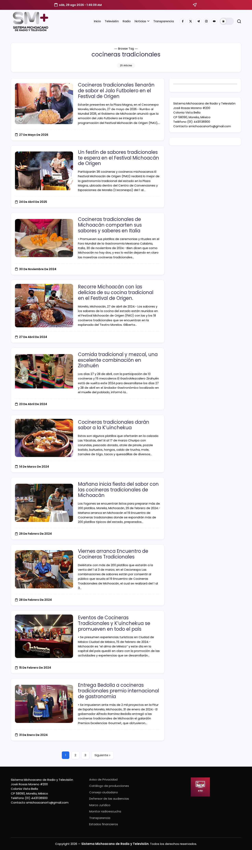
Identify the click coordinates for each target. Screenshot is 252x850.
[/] (190, 21)
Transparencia (99, 818)
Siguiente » (102, 755)
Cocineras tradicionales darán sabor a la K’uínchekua (113, 425)
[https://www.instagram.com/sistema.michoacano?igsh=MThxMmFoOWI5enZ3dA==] (206, 21)
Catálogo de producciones (109, 786)
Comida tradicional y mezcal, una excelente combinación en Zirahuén (118, 360)
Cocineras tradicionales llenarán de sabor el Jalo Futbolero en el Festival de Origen (116, 91)
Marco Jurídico (99, 805)
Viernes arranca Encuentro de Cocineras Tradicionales (113, 554)
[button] (227, 21)
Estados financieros (103, 824)
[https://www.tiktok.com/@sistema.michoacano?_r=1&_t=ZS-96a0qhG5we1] (198, 21)
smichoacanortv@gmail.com (210, 126)
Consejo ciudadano (103, 792)
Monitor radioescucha (105, 811)
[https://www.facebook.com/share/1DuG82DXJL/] (183, 21)
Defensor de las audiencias (109, 798)
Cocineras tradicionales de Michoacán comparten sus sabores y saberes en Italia (110, 225)
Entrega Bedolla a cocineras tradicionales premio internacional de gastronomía (118, 691)
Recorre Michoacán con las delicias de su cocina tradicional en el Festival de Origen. (115, 292)
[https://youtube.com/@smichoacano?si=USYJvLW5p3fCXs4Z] (214, 21)
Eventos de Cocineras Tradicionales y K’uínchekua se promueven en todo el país (114, 623)
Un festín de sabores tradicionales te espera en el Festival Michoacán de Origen (118, 158)
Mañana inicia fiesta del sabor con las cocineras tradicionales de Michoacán (118, 490)
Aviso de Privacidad (103, 779)
